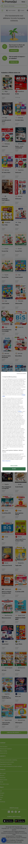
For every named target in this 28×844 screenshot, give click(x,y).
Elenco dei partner (6, 460)
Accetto (14, 468)
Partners (20, 411)
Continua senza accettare (21, 373)
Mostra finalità (14, 465)
